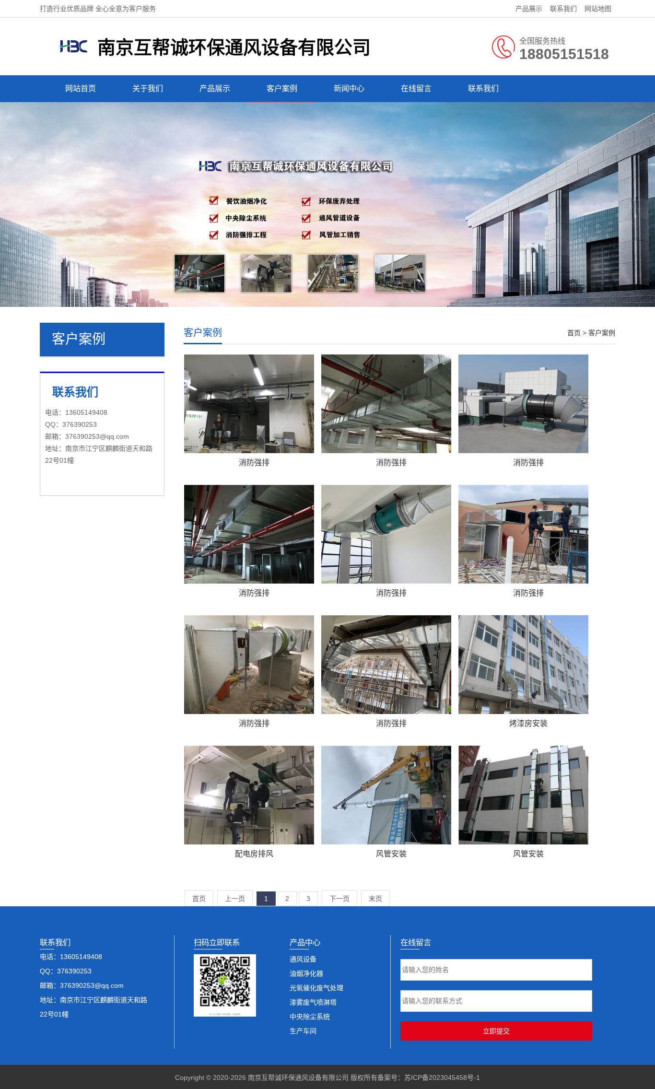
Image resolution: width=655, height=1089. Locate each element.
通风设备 (303, 959)
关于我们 (147, 88)
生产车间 (303, 1031)
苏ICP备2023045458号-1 (442, 1077)
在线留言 (416, 88)
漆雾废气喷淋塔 (313, 1002)
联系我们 (563, 8)
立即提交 (496, 1031)
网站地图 (598, 8)
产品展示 (528, 8)
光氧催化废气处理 (316, 988)
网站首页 (80, 88)
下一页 (339, 898)
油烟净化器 (306, 973)
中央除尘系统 (310, 1016)
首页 (574, 333)
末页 (375, 898)
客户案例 (282, 88)
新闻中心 (349, 88)
